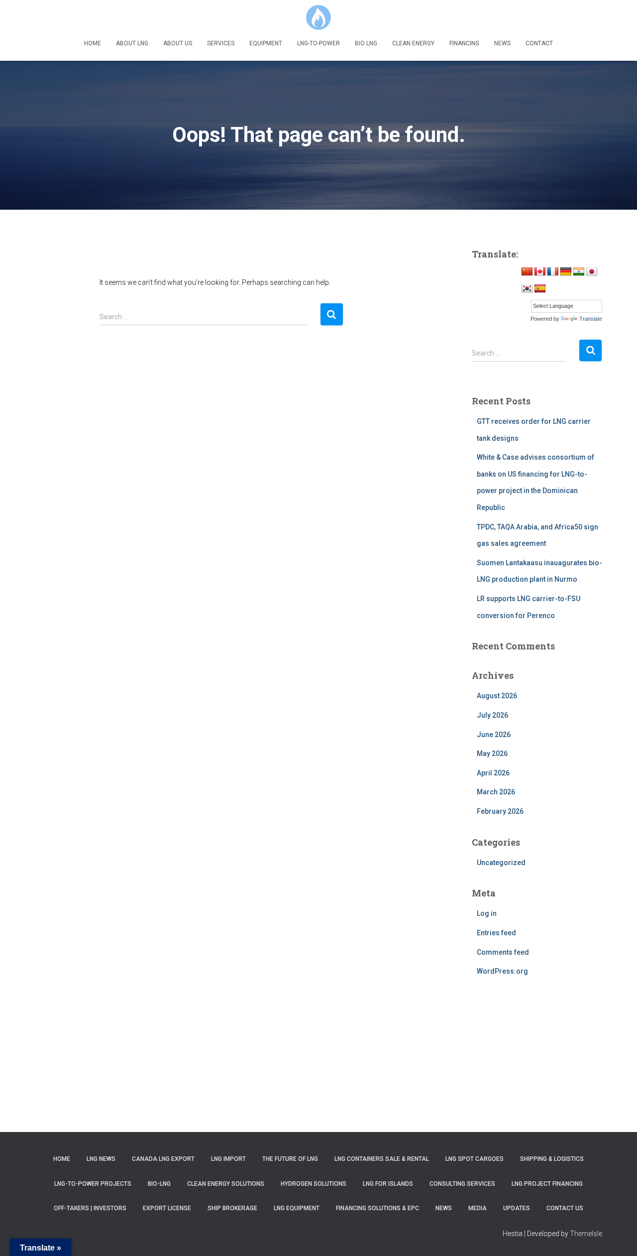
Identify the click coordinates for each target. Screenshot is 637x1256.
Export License (167, 1208)
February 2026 (500, 811)
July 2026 (492, 715)
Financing (464, 43)
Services (220, 43)
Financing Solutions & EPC (377, 1208)
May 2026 (492, 753)
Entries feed (496, 933)
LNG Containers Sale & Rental (381, 1158)
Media (477, 1208)
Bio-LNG (159, 1183)
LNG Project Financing (547, 1183)
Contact (539, 43)
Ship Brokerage (232, 1208)
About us (177, 43)
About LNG (132, 43)
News (502, 43)
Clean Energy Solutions (225, 1183)
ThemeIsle (586, 1234)
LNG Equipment (296, 1208)
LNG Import (228, 1158)
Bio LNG (366, 43)
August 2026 (497, 696)
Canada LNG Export (163, 1158)
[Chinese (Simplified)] (527, 272)
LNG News (101, 1158)
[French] (553, 272)
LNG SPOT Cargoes (474, 1158)
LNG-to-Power (318, 43)
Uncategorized (501, 863)
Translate (590, 319)
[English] (540, 272)
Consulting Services (462, 1183)
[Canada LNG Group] (318, 17)
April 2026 (493, 773)
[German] (566, 272)
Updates (516, 1208)
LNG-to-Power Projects (92, 1183)
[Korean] (527, 289)
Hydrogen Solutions (313, 1183)
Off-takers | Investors (90, 1208)
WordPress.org (502, 971)
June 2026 (494, 735)
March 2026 (496, 792)
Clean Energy (413, 43)
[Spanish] (540, 289)
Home (92, 43)
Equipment (265, 43)
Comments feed (503, 952)
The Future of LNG (290, 1158)
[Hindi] (579, 272)
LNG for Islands (388, 1183)
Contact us (564, 1208)
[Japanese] (592, 272)
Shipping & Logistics (552, 1158)
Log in (487, 913)
